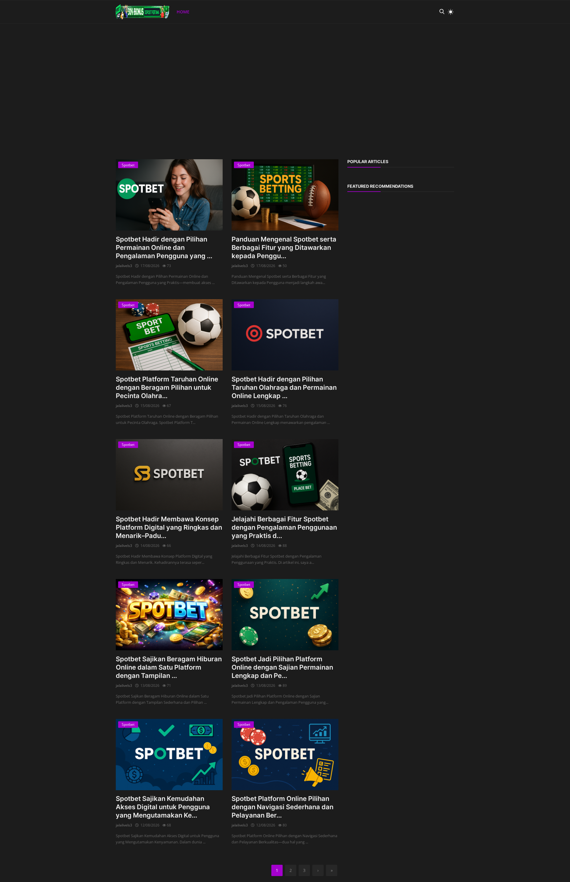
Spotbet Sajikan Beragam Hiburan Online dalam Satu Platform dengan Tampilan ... (169, 667)
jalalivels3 (124, 265)
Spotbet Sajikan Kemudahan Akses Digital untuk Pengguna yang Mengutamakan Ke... (163, 807)
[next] (560, 24)
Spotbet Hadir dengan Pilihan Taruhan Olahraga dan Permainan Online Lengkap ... (284, 387)
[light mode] (449, 11)
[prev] (10, 24)
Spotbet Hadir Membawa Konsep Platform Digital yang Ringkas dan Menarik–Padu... (169, 527)
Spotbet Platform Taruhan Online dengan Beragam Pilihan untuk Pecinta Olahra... (167, 387)
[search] (442, 11)
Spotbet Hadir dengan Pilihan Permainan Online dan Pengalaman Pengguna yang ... (164, 247)
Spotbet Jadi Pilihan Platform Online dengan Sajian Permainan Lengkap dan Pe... (282, 667)
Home (183, 12)
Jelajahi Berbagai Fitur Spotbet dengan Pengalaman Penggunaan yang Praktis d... (284, 527)
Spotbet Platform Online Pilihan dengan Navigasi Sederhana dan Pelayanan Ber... (282, 807)
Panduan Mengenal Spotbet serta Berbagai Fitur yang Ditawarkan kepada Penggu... (284, 247)
